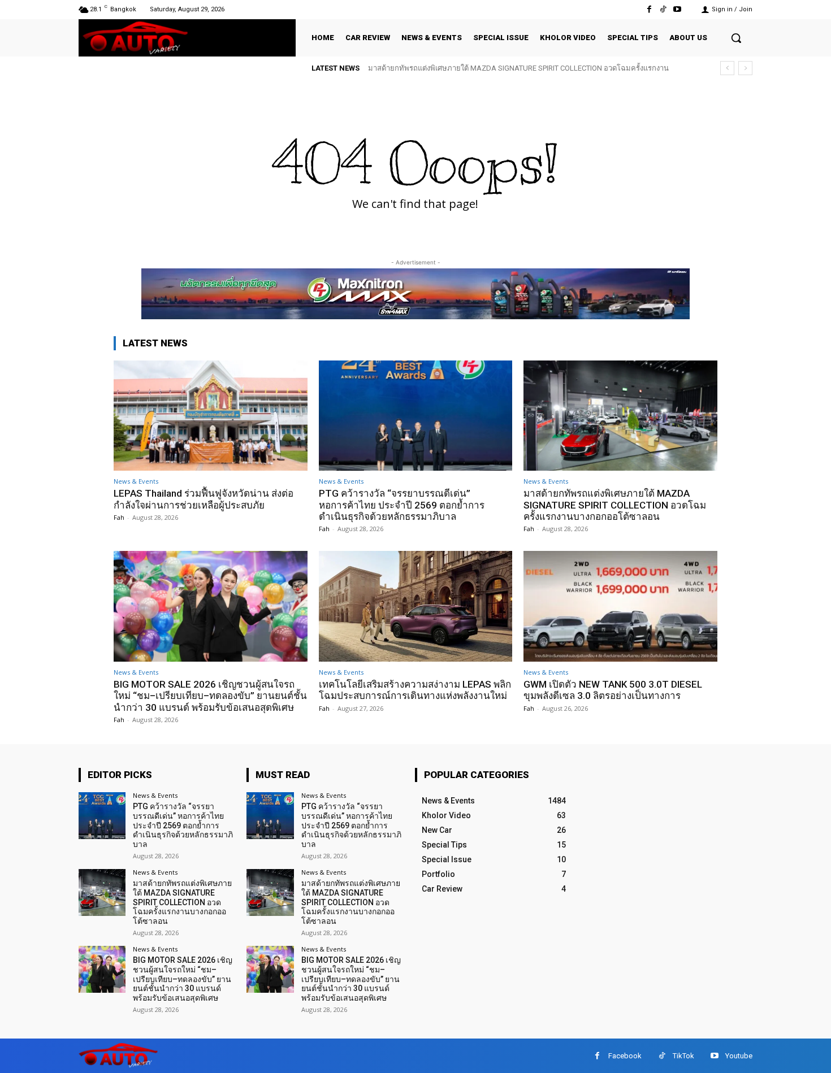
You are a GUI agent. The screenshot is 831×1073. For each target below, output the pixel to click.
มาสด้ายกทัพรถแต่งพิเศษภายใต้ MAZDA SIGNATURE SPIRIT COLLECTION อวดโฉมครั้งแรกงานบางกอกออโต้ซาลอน (614, 505)
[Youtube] (677, 9)
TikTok (683, 1056)
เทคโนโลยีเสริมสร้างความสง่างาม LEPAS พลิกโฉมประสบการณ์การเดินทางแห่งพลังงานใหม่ (415, 690)
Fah (119, 517)
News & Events (136, 481)
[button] (736, 37)
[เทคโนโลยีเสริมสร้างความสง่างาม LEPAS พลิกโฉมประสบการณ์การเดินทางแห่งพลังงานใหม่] (416, 606)
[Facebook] (649, 9)
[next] (745, 68)
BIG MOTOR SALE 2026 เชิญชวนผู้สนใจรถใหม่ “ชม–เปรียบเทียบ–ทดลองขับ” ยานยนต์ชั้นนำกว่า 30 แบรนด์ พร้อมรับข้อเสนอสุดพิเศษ (210, 696)
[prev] (727, 68)
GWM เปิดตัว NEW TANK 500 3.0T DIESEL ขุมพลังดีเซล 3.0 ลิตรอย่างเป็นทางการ (612, 690)
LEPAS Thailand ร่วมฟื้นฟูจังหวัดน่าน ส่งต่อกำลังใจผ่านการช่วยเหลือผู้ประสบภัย (203, 499)
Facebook (625, 1056)
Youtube (738, 1056)
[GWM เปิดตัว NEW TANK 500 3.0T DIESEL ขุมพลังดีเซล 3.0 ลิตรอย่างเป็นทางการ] (620, 606)
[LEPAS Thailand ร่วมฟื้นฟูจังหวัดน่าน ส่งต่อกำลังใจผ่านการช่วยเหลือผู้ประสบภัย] (211, 415)
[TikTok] (663, 9)
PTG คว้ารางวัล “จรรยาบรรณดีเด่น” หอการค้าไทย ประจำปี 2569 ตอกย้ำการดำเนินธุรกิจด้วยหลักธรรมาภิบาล (401, 505)
